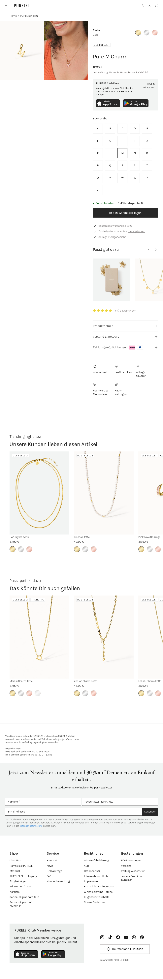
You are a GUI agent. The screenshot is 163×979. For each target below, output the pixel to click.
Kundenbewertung (58, 881)
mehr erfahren (136, 231)
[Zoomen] (22, 50)
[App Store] (26, 954)
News (50, 866)
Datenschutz (92, 871)
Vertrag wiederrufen (133, 871)
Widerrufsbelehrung (96, 860)
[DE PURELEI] (21, 5)
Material (15, 871)
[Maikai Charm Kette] (39, 637)
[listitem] (98, 129)
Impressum (91, 881)
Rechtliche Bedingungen (99, 886)
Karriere (14, 892)
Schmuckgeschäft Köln (24, 897)
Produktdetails (103, 326)
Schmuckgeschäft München (21, 904)
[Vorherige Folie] (149, 250)
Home (13, 15)
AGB (86, 866)
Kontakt (52, 860)
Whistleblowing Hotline (98, 892)
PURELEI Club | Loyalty (23, 876)
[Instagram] (102, 937)
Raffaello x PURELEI (21, 866)
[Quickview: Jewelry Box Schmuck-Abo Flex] (111, 280)
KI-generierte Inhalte (96, 897)
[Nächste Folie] (156, 250)
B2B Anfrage (54, 871)
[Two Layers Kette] (39, 493)
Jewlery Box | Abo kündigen (131, 877)
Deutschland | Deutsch (127, 949)
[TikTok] (110, 937)
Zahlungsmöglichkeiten (109, 347)
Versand (126, 866)
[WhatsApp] (134, 937)
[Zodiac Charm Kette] (104, 637)
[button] (142, 5)
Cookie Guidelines (94, 902)
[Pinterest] (142, 937)
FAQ (49, 876)
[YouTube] (126, 937)
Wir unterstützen (20, 886)
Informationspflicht (96, 876)
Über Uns (15, 860)
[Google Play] (53, 954)
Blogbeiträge (17, 881)
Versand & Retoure (106, 336)
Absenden (150, 811)
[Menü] (6, 5)
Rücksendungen (131, 860)
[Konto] (149, 5)
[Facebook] (118, 937)
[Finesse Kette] (104, 493)
